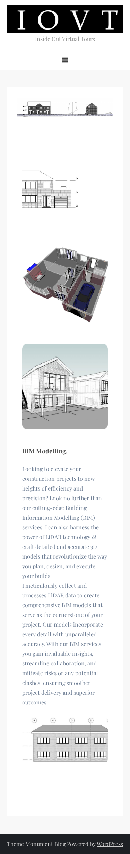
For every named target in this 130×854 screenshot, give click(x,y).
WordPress (110, 843)
